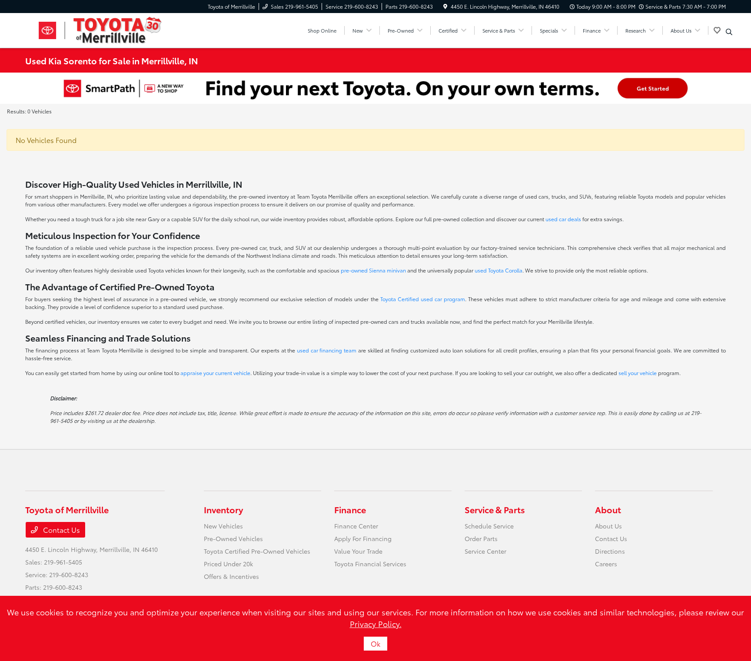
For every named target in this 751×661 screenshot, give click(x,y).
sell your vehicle (637, 372)
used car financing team (326, 350)
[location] (445, 6)
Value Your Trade (358, 551)
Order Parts (481, 538)
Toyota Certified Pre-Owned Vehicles (257, 551)
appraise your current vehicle (215, 372)
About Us (608, 525)
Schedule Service (489, 525)
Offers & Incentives (231, 576)
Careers (606, 563)
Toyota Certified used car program (422, 298)
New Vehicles (223, 525)
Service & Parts (495, 509)
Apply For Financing (363, 538)
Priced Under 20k (228, 563)
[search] (729, 32)
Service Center (485, 551)
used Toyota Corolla (498, 270)
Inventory (223, 509)
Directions (610, 551)
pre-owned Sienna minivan (373, 270)
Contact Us (60, 530)
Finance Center (356, 525)
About (608, 509)
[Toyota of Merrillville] (100, 29)
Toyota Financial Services (370, 563)
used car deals (563, 219)
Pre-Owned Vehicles (233, 538)
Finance (350, 509)
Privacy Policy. (376, 623)
